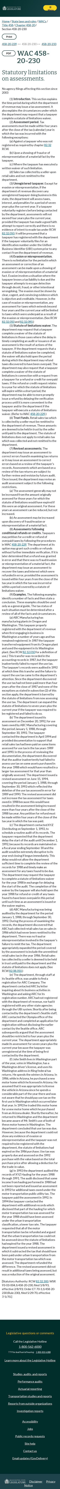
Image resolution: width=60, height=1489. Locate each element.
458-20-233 (49, 44)
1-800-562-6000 (30, 1346)
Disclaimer (35, 1481)
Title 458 (7, 25)
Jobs (30, 1429)
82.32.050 (8, 233)
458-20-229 (9, 44)
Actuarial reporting (30, 1389)
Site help (30, 1443)
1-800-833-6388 (43, 1352)
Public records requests (30, 1436)
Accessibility (30, 1421)
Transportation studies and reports (30, 1396)
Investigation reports (30, 1411)
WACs (42, 21)
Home (6, 21)
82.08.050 (15, 971)
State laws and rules (24, 21)
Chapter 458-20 (25, 25)
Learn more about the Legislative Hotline (30, 1360)
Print (9, 36)
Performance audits (30, 1381)
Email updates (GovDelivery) (30, 1458)
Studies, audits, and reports (30, 1374)
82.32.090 (26, 321)
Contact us (30, 1451)
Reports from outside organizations (30, 1403)
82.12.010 (29, 652)
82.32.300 (42, 1281)
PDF (8, 53)
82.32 (47, 145)
